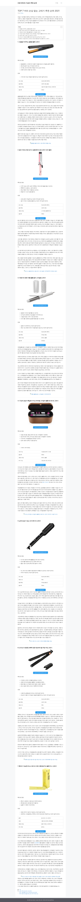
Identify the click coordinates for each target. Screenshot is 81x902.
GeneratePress (50, 900)
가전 (61, 3)
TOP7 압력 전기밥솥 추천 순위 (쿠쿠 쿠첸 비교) (28, 893)
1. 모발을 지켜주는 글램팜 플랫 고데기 (27, 28)
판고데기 (30, 891)
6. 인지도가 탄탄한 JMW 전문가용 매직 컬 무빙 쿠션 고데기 (31, 37)
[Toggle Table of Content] (60, 27)
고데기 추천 (21, 891)
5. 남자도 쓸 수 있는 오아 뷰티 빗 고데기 (27, 35)
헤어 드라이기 (45, 482)
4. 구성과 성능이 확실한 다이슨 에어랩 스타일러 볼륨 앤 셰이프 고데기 (34, 33)
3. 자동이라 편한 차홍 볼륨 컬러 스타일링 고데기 (29, 32)
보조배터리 (37, 842)
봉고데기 (26, 891)
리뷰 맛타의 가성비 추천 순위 (27, 3)
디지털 (56, 3)
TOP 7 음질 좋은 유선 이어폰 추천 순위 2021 (28, 892)
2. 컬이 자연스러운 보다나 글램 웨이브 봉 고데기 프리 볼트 (31, 30)
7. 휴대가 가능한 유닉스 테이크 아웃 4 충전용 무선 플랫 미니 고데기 (33, 38)
